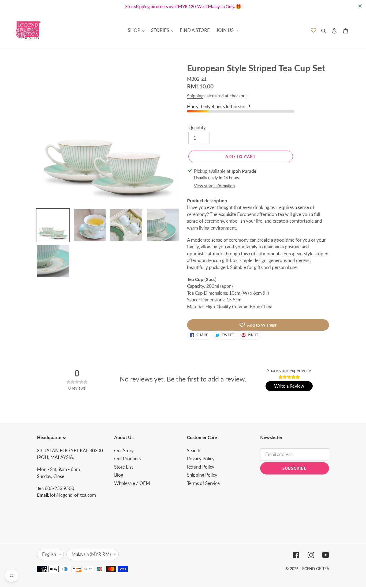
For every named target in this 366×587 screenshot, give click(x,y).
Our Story (124, 450)
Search (193, 450)
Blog (118, 475)
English (49, 554)
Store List (123, 467)
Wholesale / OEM (132, 483)
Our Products (127, 458)
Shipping (195, 95)
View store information (214, 185)
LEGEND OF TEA (314, 568)
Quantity (197, 127)
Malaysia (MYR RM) (91, 554)
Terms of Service (203, 483)
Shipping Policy (202, 475)
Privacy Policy (201, 458)
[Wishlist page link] (313, 30)
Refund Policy (200, 467)
